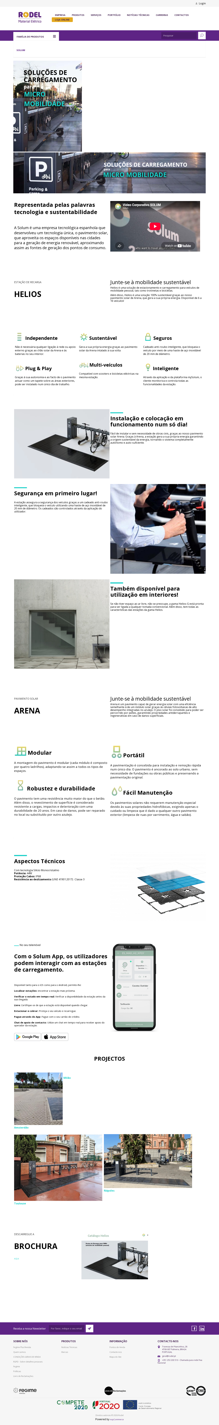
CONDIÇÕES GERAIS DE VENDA (27, 1357)
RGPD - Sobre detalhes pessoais (27, 1361)
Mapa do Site (115, 1357)
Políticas (17, 1371)
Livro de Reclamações (23, 1376)
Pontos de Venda (117, 1347)
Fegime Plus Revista (22, 1347)
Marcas (64, 1352)
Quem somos (19, 1352)
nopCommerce (117, 1419)
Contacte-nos (116, 1352)
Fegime (16, 1366)
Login (202, 3)
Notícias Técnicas (69, 1347)
